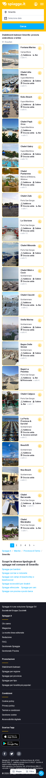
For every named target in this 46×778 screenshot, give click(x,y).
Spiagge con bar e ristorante (14, 573)
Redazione (7, 637)
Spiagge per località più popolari (16, 685)
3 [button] (20, 545)
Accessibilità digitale (11, 719)
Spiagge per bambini (11, 569)
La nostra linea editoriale (13, 633)
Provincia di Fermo (32, 551)
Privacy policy (8, 706)
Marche (17, 551)
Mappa (19, 771)
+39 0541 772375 (8, 768)
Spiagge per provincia (11, 676)
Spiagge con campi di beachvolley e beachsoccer (18, 578)
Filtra (31, 771)
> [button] (33, 545)
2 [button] (16, 545)
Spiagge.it (6, 551)
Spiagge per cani (28, 587)
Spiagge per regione (11, 671)
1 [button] (12, 545)
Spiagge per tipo (9, 680)
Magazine (6, 628)
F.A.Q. (4, 642)
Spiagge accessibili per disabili (16, 584)
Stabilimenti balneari (11, 667)
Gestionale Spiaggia (11, 646)
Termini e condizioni (11, 710)
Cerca (23, 26)
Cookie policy (8, 701)
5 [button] (29, 545)
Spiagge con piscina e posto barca (17, 591)
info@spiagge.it (21, 768)
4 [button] (25, 545)
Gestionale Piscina (10, 651)
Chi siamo (6, 623)
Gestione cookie (9, 715)
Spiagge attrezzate (10, 587)
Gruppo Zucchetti (19, 611)
